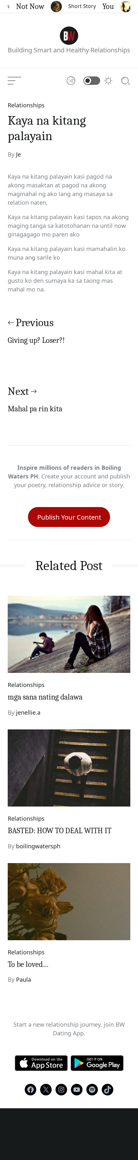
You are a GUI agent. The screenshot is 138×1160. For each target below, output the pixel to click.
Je (18, 154)
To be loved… (28, 964)
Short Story (78, 6)
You (104, 6)
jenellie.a (28, 712)
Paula (23, 979)
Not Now (26, 6)
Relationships (26, 105)
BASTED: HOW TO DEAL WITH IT (59, 830)
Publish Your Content (69, 517)
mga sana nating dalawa (45, 696)
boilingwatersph (38, 846)
